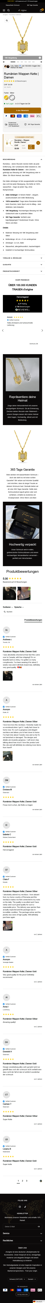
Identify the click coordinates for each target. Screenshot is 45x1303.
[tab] (33, 620)
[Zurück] (4, 62)
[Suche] (8, 10)
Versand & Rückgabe (12, 258)
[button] (3, 330)
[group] (22, 579)
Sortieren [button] (7, 607)
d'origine (5, 14)
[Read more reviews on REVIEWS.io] (22, 310)
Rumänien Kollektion (15, 14)
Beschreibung (9, 159)
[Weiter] (41, 62)
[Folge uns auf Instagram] (20, 1206)
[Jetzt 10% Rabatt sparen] (39, 1226)
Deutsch (30, 1279)
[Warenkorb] (41, 10)
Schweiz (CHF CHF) (16, 1279)
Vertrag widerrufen (22, 1294)
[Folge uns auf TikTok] (25, 1206)
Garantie (7, 265)
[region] (22, 330)
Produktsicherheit (11, 271)
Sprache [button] (18, 607)
